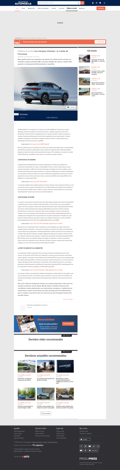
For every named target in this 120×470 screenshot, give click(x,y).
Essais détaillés (60, 436)
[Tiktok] (94, 446)
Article (23, 117)
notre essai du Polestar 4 (37, 270)
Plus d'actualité (46, 413)
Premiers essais (60, 433)
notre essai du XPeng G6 (37, 223)
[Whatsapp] (98, 446)
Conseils (54, 8)
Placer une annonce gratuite (42, 436)
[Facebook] (81, 446)
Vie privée (28, 442)
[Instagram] (85, 446)
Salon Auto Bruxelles (19, 431)
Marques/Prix (31, 8)
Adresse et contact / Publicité (32, 449)
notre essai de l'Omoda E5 (38, 181)
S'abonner (101, 8)
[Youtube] (89, 446)
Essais (23, 8)
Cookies (45, 442)
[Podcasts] (85, 450)
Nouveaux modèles (19, 438)
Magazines (82, 8)
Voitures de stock (39, 433)
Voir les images (67, 299)
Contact (85, 440)
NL (104, 3)
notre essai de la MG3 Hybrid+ (39, 144)
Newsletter (94, 451)
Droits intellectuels (52, 442)
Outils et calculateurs (43, 8)
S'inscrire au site (84, 431)
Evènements (17, 436)
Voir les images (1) (52, 117)
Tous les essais (60, 431)
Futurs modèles (18, 433)
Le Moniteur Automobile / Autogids (33, 451)
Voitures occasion (39, 431)
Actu (17, 8)
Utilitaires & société (72, 8)
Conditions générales (37, 442)
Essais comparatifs (61, 438)
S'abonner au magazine (86, 433)
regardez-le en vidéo (55, 223)
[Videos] (81, 450)
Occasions (61, 8)
